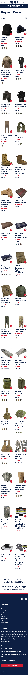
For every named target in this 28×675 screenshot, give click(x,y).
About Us (3, 607)
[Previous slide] (1, 6)
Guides (2, 614)
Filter (4, 18)
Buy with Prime (4, 610)
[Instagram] (14, 596)
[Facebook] (11, 596)
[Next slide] (26, 6)
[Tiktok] (16, 596)
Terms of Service (5, 624)
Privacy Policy (4, 618)
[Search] (4, 2)
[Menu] (1, 2)
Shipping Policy (4, 622)
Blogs (2, 612)
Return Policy (4, 620)
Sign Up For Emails (12, 665)
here (22, 589)
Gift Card (3, 616)
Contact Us (3, 608)
